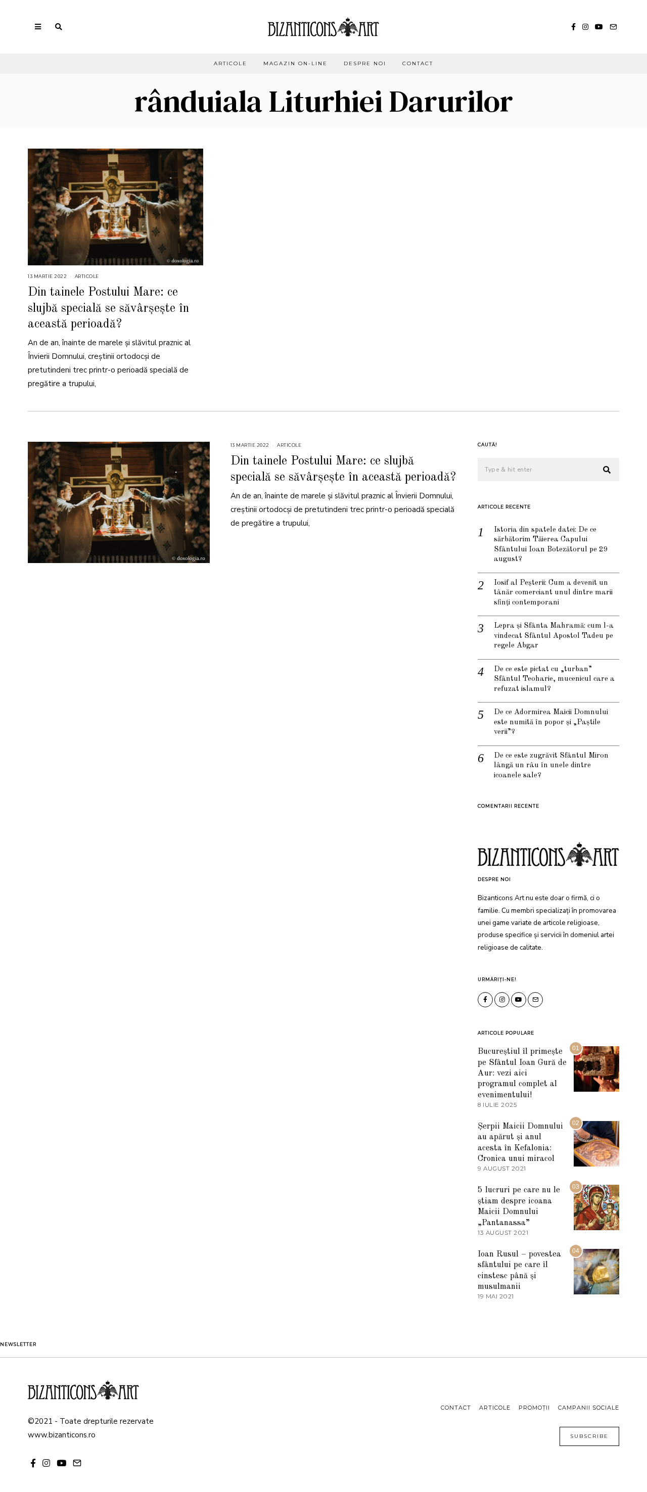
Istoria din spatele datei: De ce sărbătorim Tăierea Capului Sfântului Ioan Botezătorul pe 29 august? (551, 545)
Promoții (534, 1407)
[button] (607, 470)
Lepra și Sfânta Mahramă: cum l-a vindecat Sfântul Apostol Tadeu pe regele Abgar (554, 635)
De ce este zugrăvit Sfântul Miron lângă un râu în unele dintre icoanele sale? (551, 765)
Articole (230, 63)
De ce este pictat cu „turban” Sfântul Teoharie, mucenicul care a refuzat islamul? (554, 679)
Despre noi (365, 63)
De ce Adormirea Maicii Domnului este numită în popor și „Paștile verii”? (551, 722)
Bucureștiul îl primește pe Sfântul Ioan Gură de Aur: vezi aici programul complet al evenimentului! (522, 1073)
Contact (417, 63)
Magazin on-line (295, 63)
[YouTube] (599, 27)
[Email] (613, 27)
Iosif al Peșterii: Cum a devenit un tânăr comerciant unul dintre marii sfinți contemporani (553, 593)
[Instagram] (585, 27)
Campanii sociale (588, 1407)
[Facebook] (573, 27)
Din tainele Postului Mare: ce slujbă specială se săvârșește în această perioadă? (108, 308)
